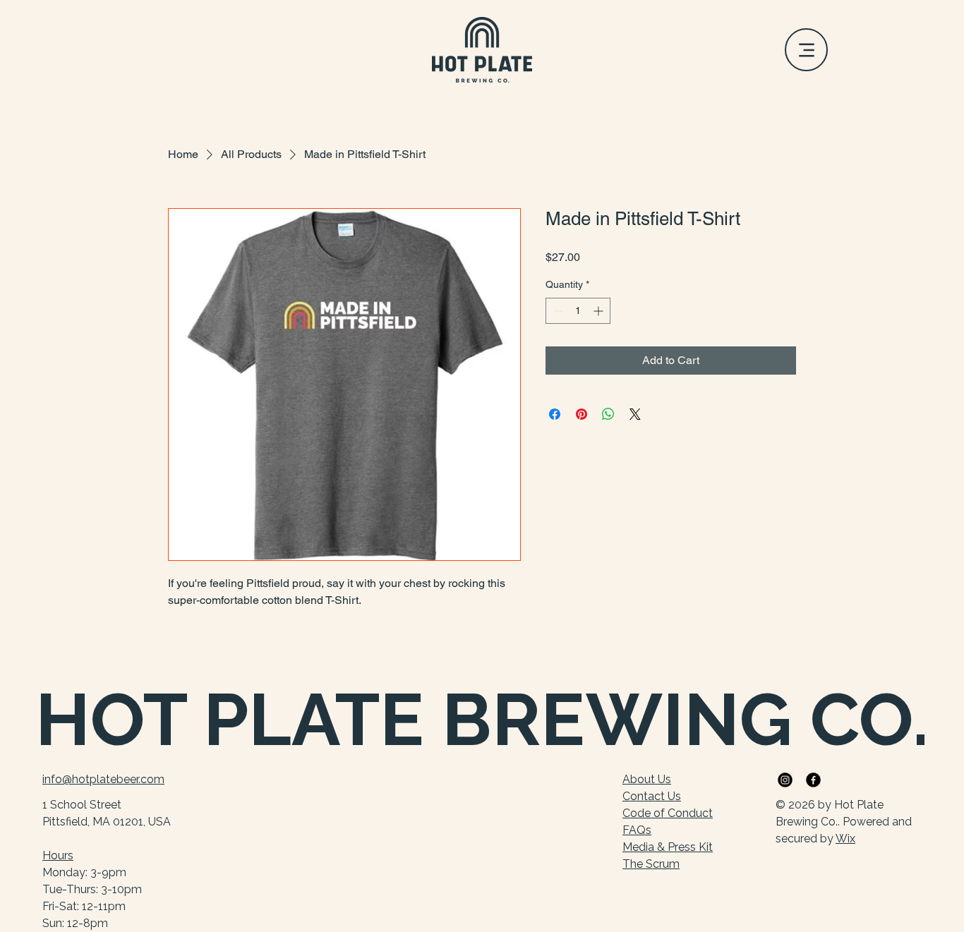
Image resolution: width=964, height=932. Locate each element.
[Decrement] (556, 310)
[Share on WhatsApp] (608, 414)
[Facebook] (813, 780)
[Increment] (599, 310)
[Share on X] (635, 414)
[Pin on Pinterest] (581, 414)
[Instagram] (785, 780)
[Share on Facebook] (554, 414)
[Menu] (806, 49)
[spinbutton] (578, 310)
